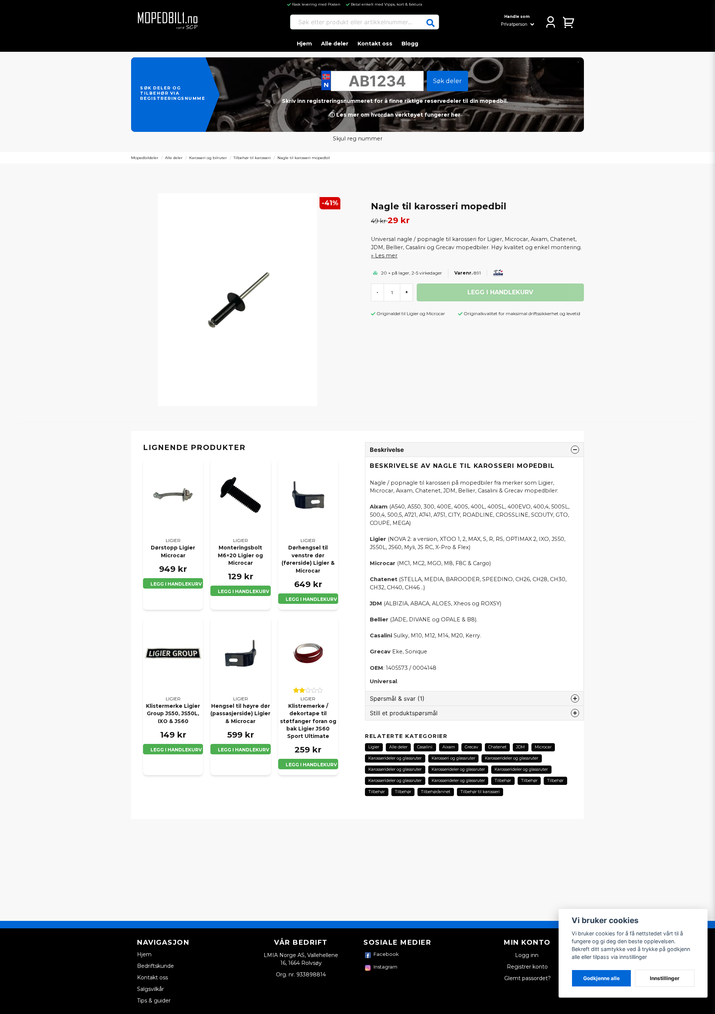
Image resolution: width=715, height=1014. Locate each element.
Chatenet (497, 747)
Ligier (373, 747)
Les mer (386, 255)
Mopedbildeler (144, 157)
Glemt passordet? (527, 978)
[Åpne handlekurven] (569, 22)
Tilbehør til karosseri (252, 157)
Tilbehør (503, 780)
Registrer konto (527, 966)
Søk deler (447, 81)
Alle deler (335, 43)
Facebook (386, 954)
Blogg (409, 43)
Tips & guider (154, 1000)
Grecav (471, 747)
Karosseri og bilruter (208, 157)
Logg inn (527, 955)
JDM (520, 747)
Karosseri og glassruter (453, 758)
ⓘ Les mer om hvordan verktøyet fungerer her (395, 115)
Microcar (543, 747)
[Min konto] (550, 22)
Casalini (424, 747)
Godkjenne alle (601, 978)
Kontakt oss (375, 43)
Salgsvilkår (150, 989)
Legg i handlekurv (176, 584)
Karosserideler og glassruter (395, 758)
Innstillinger (665, 978)
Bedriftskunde (155, 966)
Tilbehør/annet (435, 791)
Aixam (448, 747)
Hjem (304, 43)
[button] (430, 23)
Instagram (385, 967)
